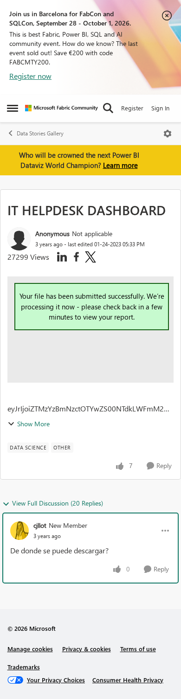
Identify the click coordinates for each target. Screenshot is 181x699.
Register (132, 108)
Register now (30, 76)
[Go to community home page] (61, 108)
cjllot (39, 525)
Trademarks (23, 667)
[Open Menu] (167, 133)
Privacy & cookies (86, 649)
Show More (33, 423)
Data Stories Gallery (40, 133)
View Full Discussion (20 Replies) (57, 503)
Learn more (120, 165)
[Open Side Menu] (12, 108)
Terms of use (138, 649)
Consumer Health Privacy (127, 680)
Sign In (160, 108)
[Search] (108, 108)
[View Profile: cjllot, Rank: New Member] (19, 530)
